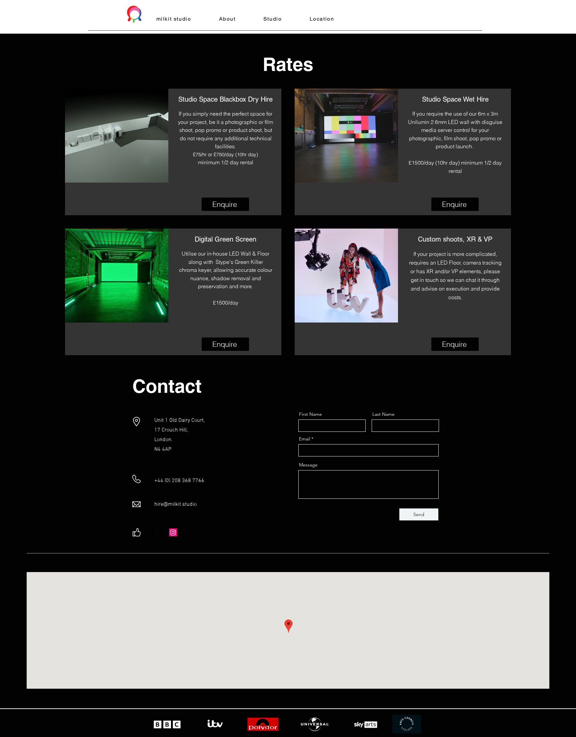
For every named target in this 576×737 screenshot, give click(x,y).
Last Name (383, 414)
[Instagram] (173, 532)
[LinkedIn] (163, 532)
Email (304, 438)
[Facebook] (142, 532)
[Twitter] (152, 532)
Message (308, 464)
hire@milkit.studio (175, 504)
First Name (310, 414)
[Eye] (134, 14)
